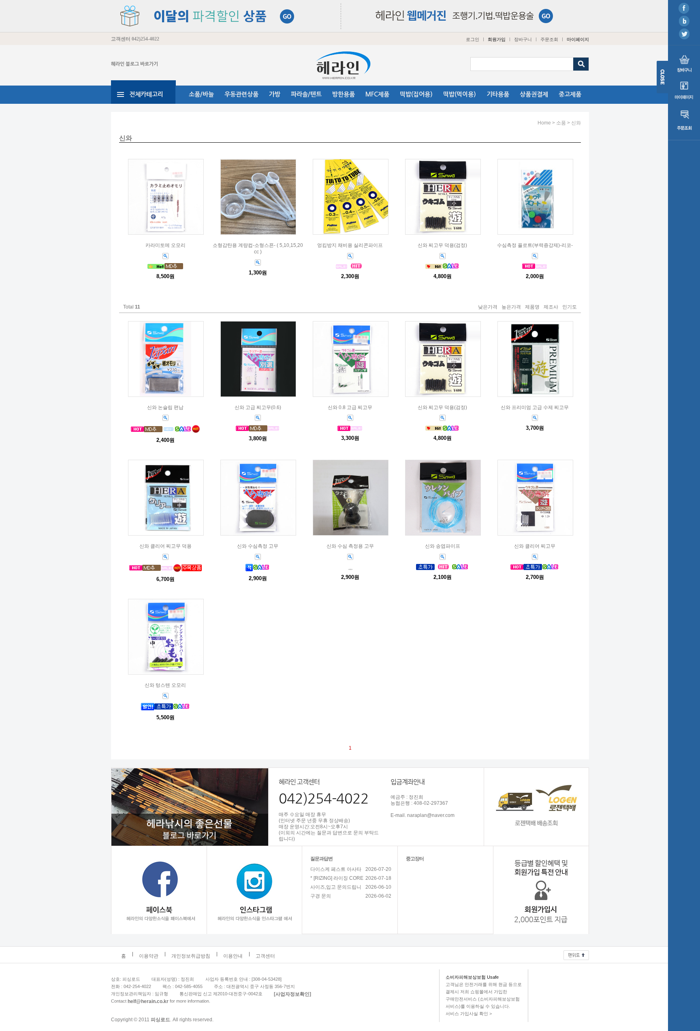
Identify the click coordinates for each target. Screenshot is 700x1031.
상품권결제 (534, 94)
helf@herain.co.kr (148, 1001)
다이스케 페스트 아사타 (335, 869)
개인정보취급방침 (190, 956)
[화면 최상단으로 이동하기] (576, 953)
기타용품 (498, 94)
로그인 (472, 39)
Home (544, 123)
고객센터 (265, 956)
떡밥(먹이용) (459, 94)
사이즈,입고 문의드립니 (335, 887)
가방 (274, 94)
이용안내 (233, 956)
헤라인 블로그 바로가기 (134, 64)
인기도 (569, 307)
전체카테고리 (146, 94)
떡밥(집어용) (416, 94)
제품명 (532, 307)
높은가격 (511, 307)
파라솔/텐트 (306, 94)
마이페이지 (578, 39)
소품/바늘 (201, 94)
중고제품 (570, 94)
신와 (576, 123)
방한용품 (343, 94)
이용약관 (148, 956)
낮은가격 (487, 307)
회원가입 (497, 39)
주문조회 (549, 39)
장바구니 (523, 39)
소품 (561, 123)
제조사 (551, 307)
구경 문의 (320, 896)
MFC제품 (377, 94)
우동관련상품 (241, 94)
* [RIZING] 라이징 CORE (336, 878)
